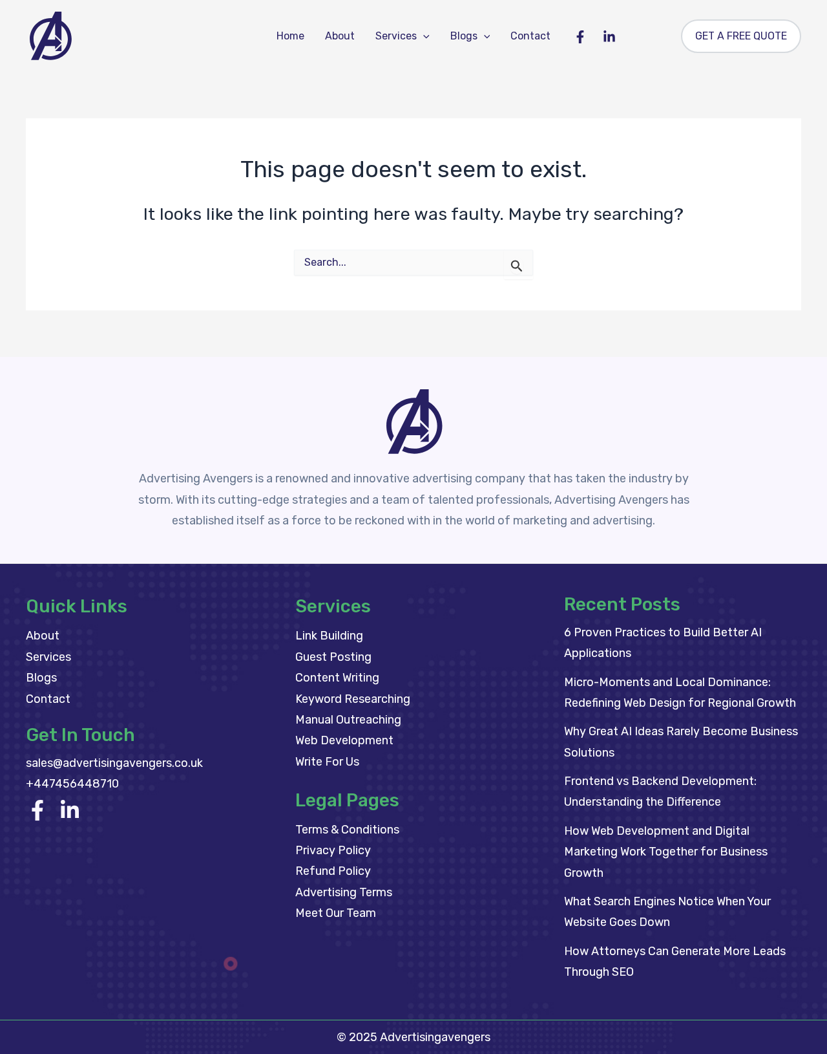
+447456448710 (72, 784)
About (340, 36)
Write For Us (327, 762)
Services (396, 36)
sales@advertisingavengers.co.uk (114, 763)
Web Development (344, 740)
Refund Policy (333, 871)
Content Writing (337, 678)
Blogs (463, 36)
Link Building (329, 636)
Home (290, 36)
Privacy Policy (333, 850)
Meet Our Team (335, 913)
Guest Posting (333, 657)
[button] (423, 36)
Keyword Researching (352, 699)
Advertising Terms (343, 892)
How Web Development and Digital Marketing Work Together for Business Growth (666, 852)
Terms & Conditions (347, 830)
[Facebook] (580, 36)
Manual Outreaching (348, 720)
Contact (530, 36)
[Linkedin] (609, 36)
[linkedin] (69, 810)
